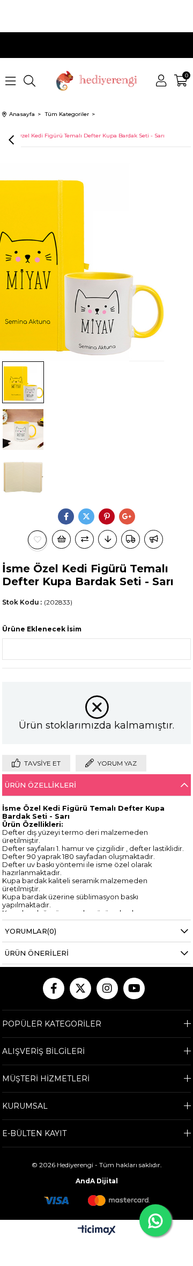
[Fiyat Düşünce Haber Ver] (107, 539)
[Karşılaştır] (84, 539)
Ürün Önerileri (37, 953)
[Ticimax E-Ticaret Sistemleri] (97, 1230)
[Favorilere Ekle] (37, 539)
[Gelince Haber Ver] (153, 539)
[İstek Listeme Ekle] (61, 539)
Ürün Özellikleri (40, 785)
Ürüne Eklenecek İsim (41, 629)
